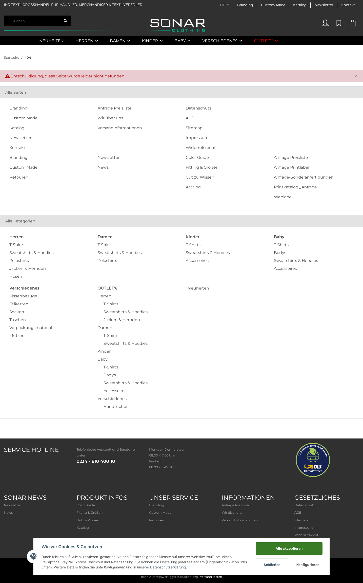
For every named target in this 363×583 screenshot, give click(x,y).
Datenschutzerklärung (168, 567)
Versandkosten (211, 577)
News (103, 167)
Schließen (272, 565)
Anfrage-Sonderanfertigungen (304, 177)
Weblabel (283, 197)
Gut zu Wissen (200, 177)
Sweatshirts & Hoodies (31, 252)
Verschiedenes (112, 398)
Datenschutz (198, 108)
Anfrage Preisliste (115, 108)
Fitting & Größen (202, 167)
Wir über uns (110, 118)
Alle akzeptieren (289, 548)
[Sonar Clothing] (177, 25)
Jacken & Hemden (27, 268)
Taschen (17, 319)
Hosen (15, 276)
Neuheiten (198, 288)
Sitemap (194, 128)
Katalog (300, 5)
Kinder (104, 351)
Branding (245, 5)
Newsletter (324, 5)
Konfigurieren (308, 565)
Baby (103, 359)
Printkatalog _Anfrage (295, 187)
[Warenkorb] (352, 22)
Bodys (280, 252)
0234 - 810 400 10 (96, 461)
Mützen (17, 335)
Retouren (18, 177)
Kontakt (348, 5)
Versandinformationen (120, 128)
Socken (16, 312)
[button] (325, 22)
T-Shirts (16, 244)
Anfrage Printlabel (291, 167)
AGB (190, 118)
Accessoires (197, 260)
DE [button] (222, 5)
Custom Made (273, 5)
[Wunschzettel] (338, 22)
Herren (104, 296)
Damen (105, 327)
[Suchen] (65, 21)
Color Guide (197, 157)
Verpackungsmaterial (30, 327)
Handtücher (115, 406)
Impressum (197, 137)
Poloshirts (19, 260)
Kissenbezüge (23, 296)
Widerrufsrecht (201, 147)
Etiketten (18, 304)
